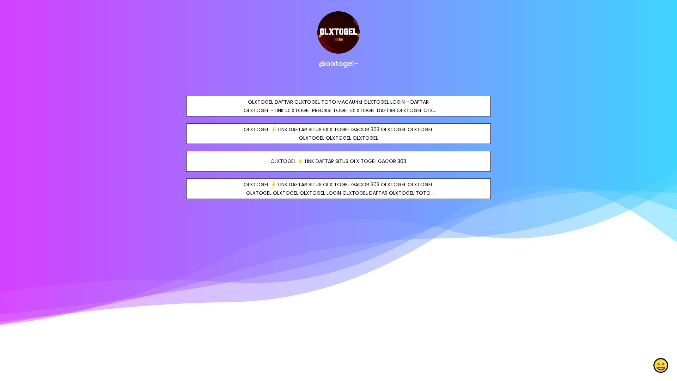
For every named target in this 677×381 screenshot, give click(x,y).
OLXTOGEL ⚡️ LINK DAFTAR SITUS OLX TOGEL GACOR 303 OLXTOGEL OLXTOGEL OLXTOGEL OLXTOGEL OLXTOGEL (338, 133)
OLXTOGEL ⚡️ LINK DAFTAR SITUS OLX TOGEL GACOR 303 (338, 161)
